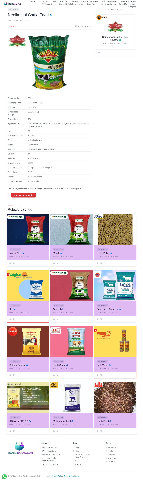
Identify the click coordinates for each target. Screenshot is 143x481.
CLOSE (111, 241)
